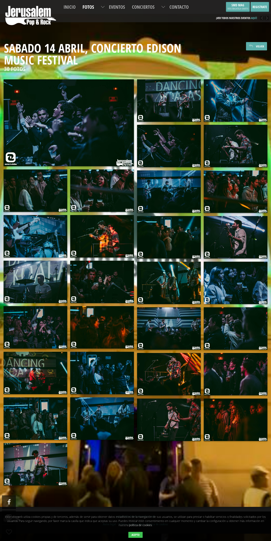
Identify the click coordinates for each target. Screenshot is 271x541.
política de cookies (140, 525)
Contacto (179, 7)
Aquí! (254, 18)
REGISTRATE (260, 7)
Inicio (69, 7)
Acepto (135, 535)
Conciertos (143, 7)
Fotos (88, 7)
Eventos (117, 7)
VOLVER (260, 46)
